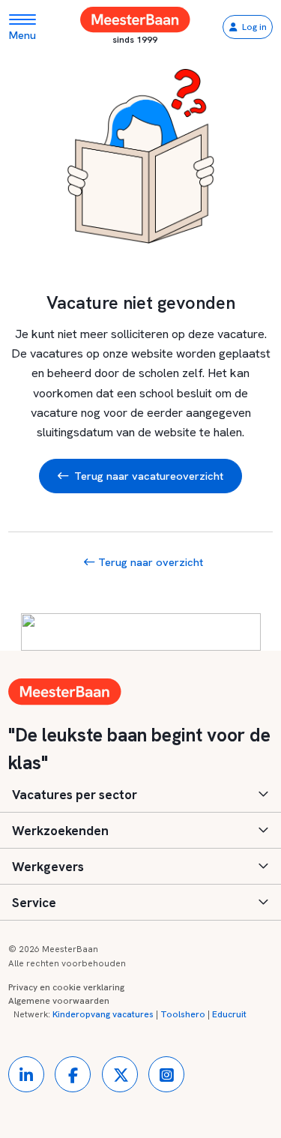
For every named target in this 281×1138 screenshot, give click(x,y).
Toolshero (182, 1014)
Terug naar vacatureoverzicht (148, 476)
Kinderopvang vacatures (103, 1014)
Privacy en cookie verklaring (66, 987)
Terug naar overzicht (148, 562)
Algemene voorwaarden (58, 1001)
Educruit (229, 1014)
